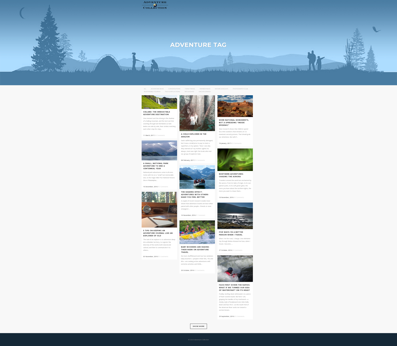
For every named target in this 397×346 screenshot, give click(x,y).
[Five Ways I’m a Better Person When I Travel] (235, 216)
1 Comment (201, 215)
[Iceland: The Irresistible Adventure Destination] (159, 102)
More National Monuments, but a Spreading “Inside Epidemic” (234, 122)
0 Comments (160, 135)
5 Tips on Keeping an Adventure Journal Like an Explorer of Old (158, 233)
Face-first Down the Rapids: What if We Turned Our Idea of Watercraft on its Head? (234, 287)
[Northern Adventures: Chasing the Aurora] (235, 159)
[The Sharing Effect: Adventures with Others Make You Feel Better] (197, 177)
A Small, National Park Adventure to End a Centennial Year (155, 166)
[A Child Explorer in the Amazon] (197, 113)
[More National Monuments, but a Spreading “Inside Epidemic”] (235, 106)
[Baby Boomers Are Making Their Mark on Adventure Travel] (197, 232)
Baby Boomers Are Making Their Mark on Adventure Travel (195, 249)
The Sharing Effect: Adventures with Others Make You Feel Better (194, 194)
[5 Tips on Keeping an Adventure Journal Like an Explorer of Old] (159, 210)
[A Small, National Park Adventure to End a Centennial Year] (159, 150)
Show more (198, 326)
